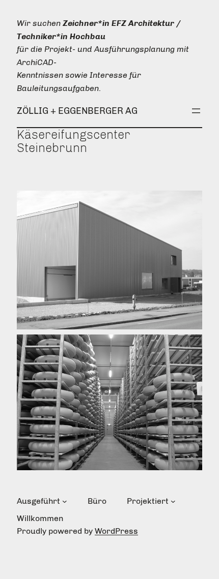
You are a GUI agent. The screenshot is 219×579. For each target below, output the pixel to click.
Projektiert (148, 501)
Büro (97, 501)
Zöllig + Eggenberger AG (77, 110)
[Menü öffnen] (196, 111)
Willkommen (40, 518)
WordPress (116, 531)
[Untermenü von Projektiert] (173, 501)
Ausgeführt (38, 501)
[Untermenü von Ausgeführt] (64, 501)
